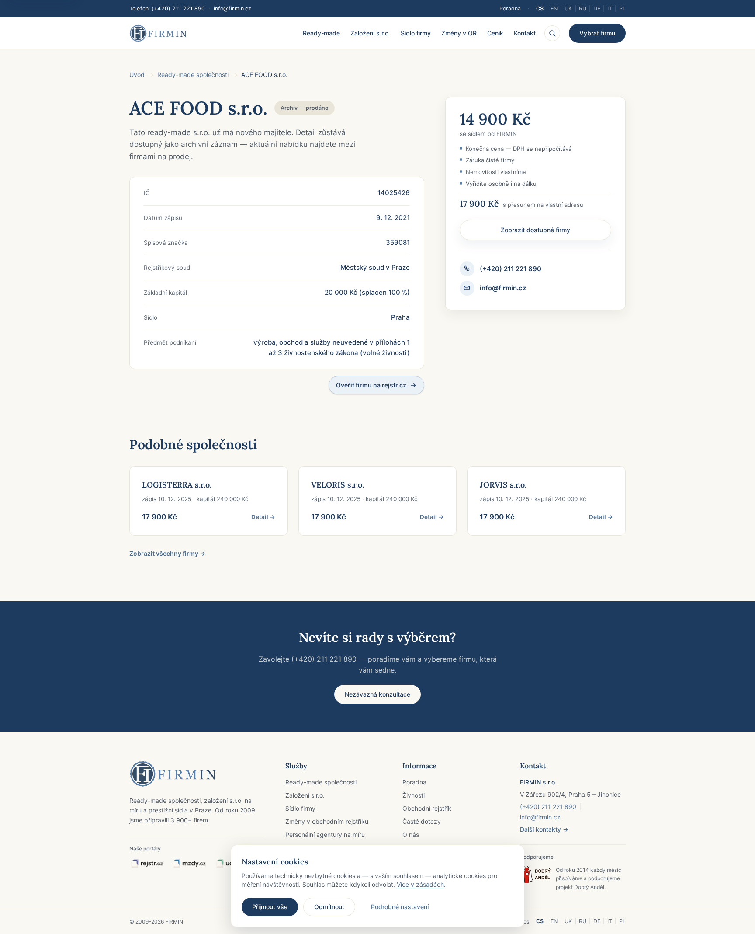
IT (609, 8)
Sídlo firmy (416, 33)
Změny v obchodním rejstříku (326, 821)
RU (582, 8)
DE (596, 8)
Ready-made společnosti (193, 74)
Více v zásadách (420, 884)
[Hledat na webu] (552, 33)
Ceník (495, 33)
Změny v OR (459, 33)
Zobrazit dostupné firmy (535, 230)
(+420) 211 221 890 (178, 8)
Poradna (510, 8)
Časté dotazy (421, 821)
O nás (410, 834)
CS (540, 8)
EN (554, 8)
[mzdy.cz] (189, 863)
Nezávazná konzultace (377, 694)
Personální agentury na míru (325, 834)
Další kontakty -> (544, 829)
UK (568, 8)
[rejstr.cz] (146, 863)
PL (622, 8)
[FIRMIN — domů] (158, 33)
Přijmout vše (269, 906)
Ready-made (321, 33)
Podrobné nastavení (400, 906)
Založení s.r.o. (370, 33)
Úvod (137, 74)
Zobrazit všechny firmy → (167, 553)
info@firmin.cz (233, 8)
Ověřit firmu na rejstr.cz (371, 385)
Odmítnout (329, 906)
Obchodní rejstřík (426, 808)
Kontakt (525, 33)
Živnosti (413, 795)
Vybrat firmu (597, 33)
